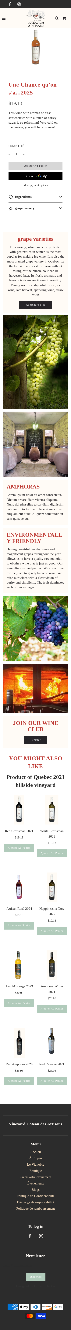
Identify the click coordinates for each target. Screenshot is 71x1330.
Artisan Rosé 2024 (19, 908)
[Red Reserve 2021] (52, 1043)
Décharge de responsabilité (35, 1202)
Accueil (35, 1152)
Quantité (16, 146)
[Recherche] (57, 18)
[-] (9, 154)
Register (35, 740)
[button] (35, 196)
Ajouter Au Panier (19, 847)
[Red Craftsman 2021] (19, 809)
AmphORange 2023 (19, 986)
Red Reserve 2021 (51, 1064)
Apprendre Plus (35, 304)
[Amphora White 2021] (52, 965)
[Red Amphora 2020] (19, 1043)
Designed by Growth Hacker (35, 1286)
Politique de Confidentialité (36, 1196)
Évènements (35, 1183)
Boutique (35, 1171)
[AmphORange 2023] (19, 965)
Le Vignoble (35, 1164)
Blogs (36, 1189)
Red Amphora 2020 (19, 1064)
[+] (24, 154)
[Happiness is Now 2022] (52, 887)
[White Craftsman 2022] (52, 809)
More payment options (35, 185)
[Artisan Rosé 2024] (19, 887)
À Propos (35, 1158)
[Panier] (64, 18)
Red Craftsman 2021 (19, 831)
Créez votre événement (35, 1177)
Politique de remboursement (35, 1208)
